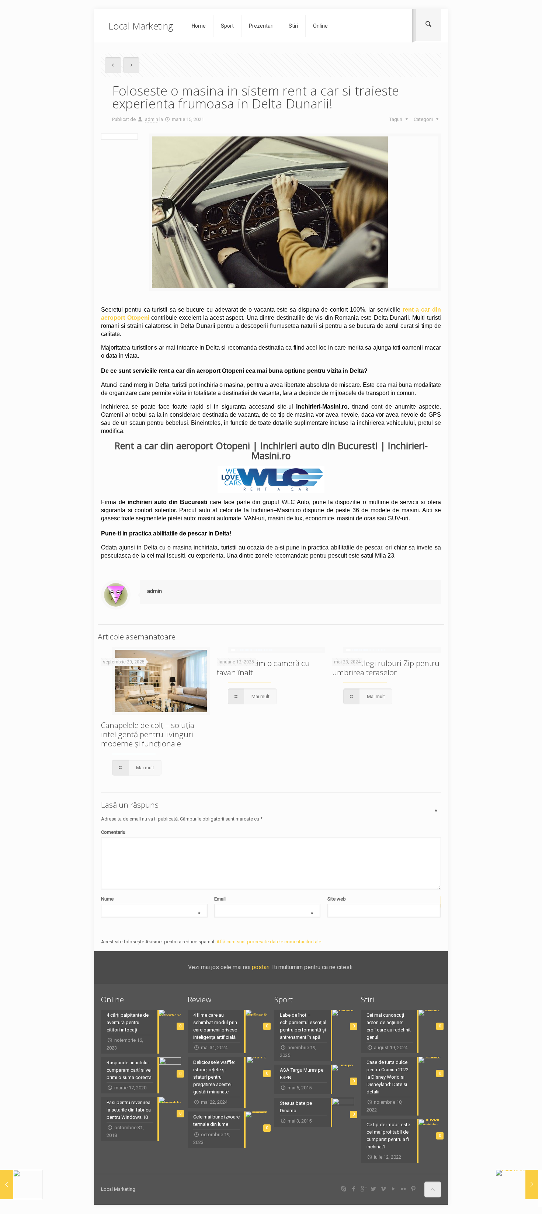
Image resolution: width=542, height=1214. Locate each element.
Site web (336, 899)
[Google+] (363, 1189)
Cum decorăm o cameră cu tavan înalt (263, 667)
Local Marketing (140, 26)
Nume (150, 899)
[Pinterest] (413, 1189)
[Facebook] (353, 1189)
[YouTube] (393, 1189)
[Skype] (343, 1189)
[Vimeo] (383, 1189)
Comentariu (269, 831)
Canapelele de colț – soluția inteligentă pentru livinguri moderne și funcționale (147, 734)
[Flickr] (403, 1189)
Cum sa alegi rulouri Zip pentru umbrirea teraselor (385, 667)
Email (263, 899)
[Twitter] (373, 1189)
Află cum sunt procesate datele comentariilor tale (268, 941)
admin (151, 119)
